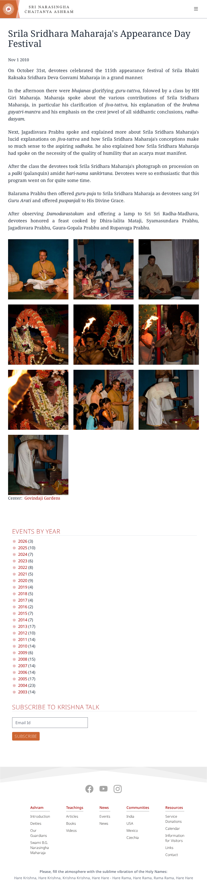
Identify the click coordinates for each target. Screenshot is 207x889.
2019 (22, 587)
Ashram (36, 807)
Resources (174, 807)
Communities (137, 807)
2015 (22, 613)
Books (71, 823)
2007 (22, 665)
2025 (22, 547)
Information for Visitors (174, 838)
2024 (22, 554)
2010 (22, 646)
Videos (71, 830)
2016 (22, 606)
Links (169, 847)
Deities (35, 823)
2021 (22, 574)
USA (129, 823)
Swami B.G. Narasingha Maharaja (39, 847)
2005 (22, 679)
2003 (22, 692)
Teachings (74, 807)
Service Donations (173, 819)
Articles (72, 816)
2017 (22, 600)
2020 (22, 580)
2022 (22, 567)
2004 (22, 685)
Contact (171, 854)
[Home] (40, 9)
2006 (22, 672)
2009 (22, 652)
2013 (22, 626)
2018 (22, 593)
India (130, 816)
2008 (22, 659)
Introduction (40, 816)
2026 (22, 541)
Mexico (132, 830)
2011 (22, 639)
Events (104, 816)
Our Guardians (38, 833)
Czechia (132, 837)
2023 (22, 561)
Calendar (172, 828)
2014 (22, 620)
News (104, 807)
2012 (22, 633)
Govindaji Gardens (42, 498)
